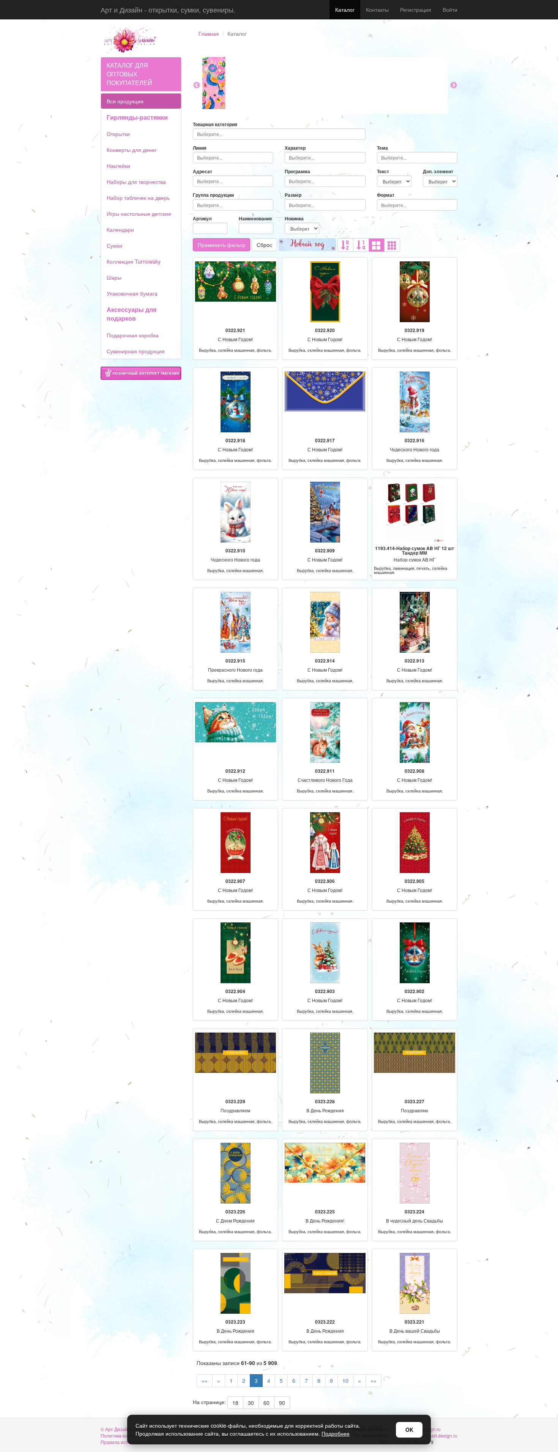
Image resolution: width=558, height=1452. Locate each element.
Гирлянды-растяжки (137, 117)
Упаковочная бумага (132, 293)
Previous (196, 85)
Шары (114, 277)
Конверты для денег (132, 149)
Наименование (255, 218)
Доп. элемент (438, 171)
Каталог (345, 9)
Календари (120, 229)
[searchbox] (279, 134)
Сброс (264, 244)
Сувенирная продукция (136, 351)
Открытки (118, 134)
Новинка (294, 218)
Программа (297, 171)
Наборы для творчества (136, 181)
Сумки (114, 245)
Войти (450, 9)
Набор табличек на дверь (138, 197)
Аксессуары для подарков (131, 314)
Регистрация (415, 9)
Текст (383, 171)
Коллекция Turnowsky (134, 261)
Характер (295, 148)
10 (345, 1380)
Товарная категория (215, 124)
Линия (199, 148)
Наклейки (118, 165)
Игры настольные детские (139, 213)
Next (453, 85)
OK (409, 1429)
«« (205, 1380)
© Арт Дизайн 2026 (121, 1429)
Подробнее (336, 1433)
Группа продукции (213, 195)
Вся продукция (125, 101)
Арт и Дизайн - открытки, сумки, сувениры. (168, 9)
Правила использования (127, 1442)
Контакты (377, 9)
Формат (385, 195)
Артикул (202, 218)
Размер (293, 195)
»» (373, 1380)
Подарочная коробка (133, 335)
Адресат (202, 171)
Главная (209, 33)
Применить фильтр (221, 244)
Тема (382, 148)
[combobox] (279, 134)
